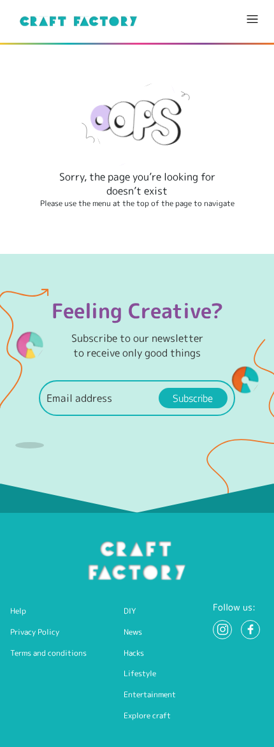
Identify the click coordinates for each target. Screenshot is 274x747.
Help (18, 610)
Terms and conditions (48, 652)
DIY (130, 610)
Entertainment (150, 694)
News (133, 631)
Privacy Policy (34, 631)
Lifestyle (140, 673)
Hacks (134, 652)
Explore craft (147, 715)
